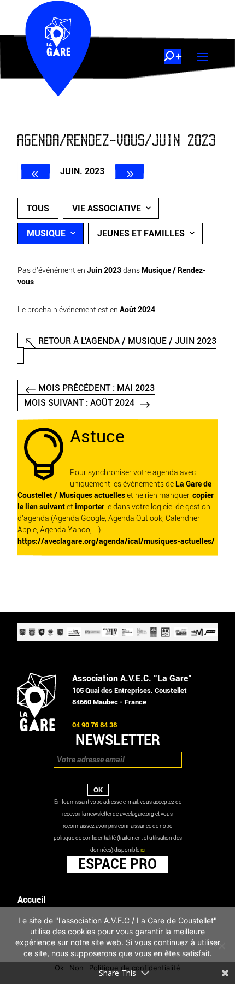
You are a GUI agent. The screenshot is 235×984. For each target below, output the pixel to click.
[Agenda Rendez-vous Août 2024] (129, 171)
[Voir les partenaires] (117, 638)
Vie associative (106, 208)
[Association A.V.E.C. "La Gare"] (36, 728)
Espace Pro (117, 864)
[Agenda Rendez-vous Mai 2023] (35, 171)
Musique (46, 233)
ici (142, 850)
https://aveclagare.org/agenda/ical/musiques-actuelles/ (116, 541)
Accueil (31, 899)
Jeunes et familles (141, 233)
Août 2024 (137, 310)
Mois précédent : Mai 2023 (96, 388)
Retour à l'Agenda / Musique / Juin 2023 (127, 340)
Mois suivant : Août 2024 (79, 403)
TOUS (38, 208)
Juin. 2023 (82, 171)
